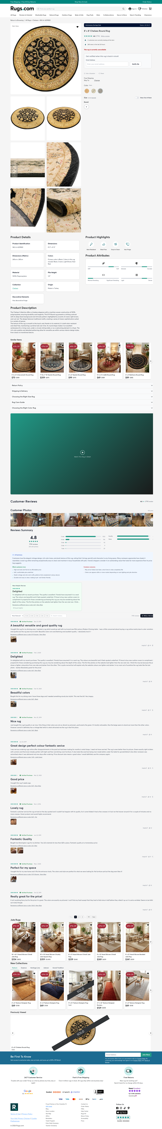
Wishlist (144, 9)
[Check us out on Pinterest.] (128, 1108)
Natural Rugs (54, 15)
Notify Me (135, 64)
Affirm (47, 1116)
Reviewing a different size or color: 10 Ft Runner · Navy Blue (28, 874)
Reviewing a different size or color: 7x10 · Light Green (26, 757)
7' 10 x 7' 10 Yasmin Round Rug (50, 375)
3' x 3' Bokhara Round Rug (134, 375)
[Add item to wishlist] (34, 345)
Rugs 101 (83, 1113)
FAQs (82, 1109)
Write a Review (148, 616)
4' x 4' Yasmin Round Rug (77, 375)
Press (82, 1121)
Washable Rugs (40, 15)
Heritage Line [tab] (35, 968)
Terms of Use (15, 1114)
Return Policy (85, 1116)
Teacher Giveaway (51, 1125)
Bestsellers (49, 1118)
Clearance (148, 15)
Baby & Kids (79, 15)
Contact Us (84, 1104)
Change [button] (97, 80)
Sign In (134, 9)
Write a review (105, 36)
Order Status (147, 2)
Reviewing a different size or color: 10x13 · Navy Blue (26, 905)
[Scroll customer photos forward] (152, 520)
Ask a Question (90, 73)
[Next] (151, 361)
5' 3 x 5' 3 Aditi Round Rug (106, 375)
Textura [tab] (14, 968)
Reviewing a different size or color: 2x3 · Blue (23, 846)
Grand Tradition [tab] (58, 968)
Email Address (90, 60)
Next (93, 917)
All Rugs (13, 15)
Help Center (84, 1111)
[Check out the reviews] (123, 1118)
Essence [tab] (24, 968)
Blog (47, 1109)
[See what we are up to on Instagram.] (121, 1108)
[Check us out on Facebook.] (117, 1108)
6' (86, 107)
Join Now (146, 1055)
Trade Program (50, 1121)
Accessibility (84, 1118)
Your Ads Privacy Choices (20, 1118)
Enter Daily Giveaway (52, 1123)
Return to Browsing (17, 20)
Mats (98, 15)
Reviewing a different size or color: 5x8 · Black (24, 730)
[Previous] (13, 361)
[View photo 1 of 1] (13, 639)
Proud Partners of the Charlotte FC (56, 1104)
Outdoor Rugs (67, 15)
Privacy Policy (141, 1058)
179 (89, 917)
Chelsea (35, 20)
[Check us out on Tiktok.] (124, 1108)
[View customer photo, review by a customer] (17, 520)
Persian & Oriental (25, 15)
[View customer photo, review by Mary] (44, 520)
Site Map (48, 1113)
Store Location (50, 1111)
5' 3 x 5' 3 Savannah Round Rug (22, 375)
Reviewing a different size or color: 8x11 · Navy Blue (25, 786)
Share (102, 73)
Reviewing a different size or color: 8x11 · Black (24, 699)
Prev (71, 917)
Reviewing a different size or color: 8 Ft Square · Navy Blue (28, 634)
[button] (77, 26)
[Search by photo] (38, 8)
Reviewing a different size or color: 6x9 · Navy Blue (27, 605)
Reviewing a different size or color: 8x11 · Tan (23, 817)
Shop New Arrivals (81, 2)
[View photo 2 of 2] (20, 850)
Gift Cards (49, 1106)
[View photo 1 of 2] (13, 850)
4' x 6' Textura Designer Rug (21, 1003)
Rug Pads (90, 15)
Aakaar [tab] (46, 968)
